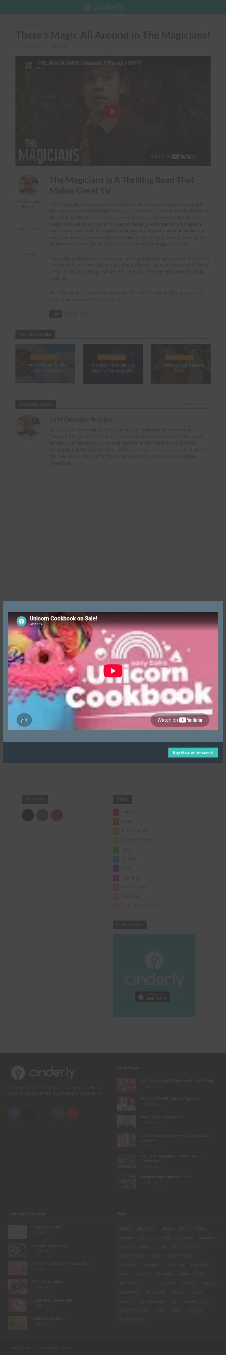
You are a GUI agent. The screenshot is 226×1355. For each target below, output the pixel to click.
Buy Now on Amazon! (193, 752)
